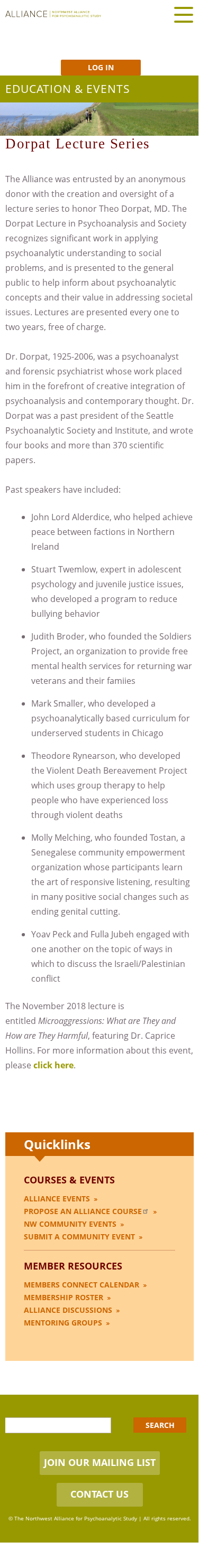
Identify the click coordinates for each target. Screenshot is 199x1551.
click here (53, 1065)
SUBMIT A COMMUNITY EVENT (79, 1237)
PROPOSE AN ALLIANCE (83, 1211)
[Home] (53, 14)
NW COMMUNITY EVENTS (70, 1224)
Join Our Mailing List (100, 1462)
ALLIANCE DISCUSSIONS (68, 1310)
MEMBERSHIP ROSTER (63, 1297)
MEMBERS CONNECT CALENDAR (81, 1285)
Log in (101, 67)
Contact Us (99, 1494)
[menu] (183, 14)
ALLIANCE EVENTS (57, 1198)
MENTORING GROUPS (63, 1323)
